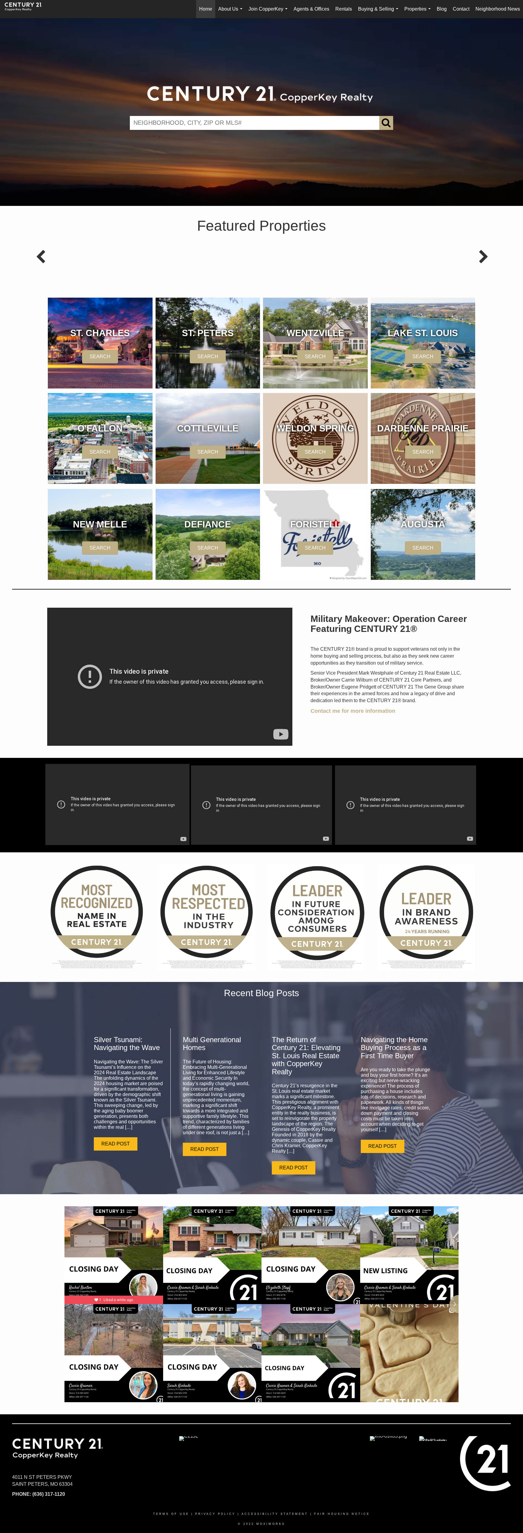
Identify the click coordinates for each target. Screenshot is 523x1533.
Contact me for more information (353, 711)
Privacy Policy (215, 1513)
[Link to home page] (26, 9)
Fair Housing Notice (342, 1513)
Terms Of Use (171, 1513)
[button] (115, 1144)
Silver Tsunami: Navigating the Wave (127, 1044)
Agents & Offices (311, 9)
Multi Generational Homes (212, 1044)
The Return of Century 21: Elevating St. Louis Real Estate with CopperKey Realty (306, 1056)
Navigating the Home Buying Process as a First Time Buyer (394, 1048)
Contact (461, 9)
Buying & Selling (379, 12)
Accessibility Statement (275, 1513)
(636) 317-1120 (48, 1494)
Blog (442, 9)
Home (205, 9)
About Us (231, 12)
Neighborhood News (497, 9)
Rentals (343, 9)
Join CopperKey (269, 12)
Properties (418, 12)
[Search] (386, 123)
